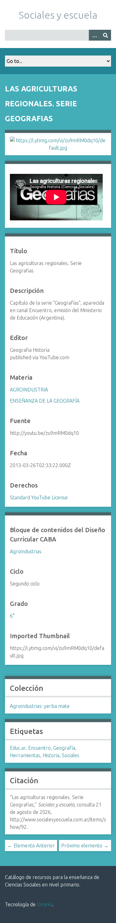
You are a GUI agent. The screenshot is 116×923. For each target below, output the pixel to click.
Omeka (45, 904)
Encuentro (39, 748)
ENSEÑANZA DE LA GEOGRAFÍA (44, 401)
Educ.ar (18, 748)
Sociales (70, 755)
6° (12, 616)
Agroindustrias (25, 551)
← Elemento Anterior (31, 845)
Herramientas (25, 755)
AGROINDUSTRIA (29, 389)
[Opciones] (94, 35)
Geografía (64, 748)
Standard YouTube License (39, 497)
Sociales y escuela (58, 14)
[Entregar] (105, 35)
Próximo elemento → (85, 845)
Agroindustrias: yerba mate (40, 706)
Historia (51, 755)
